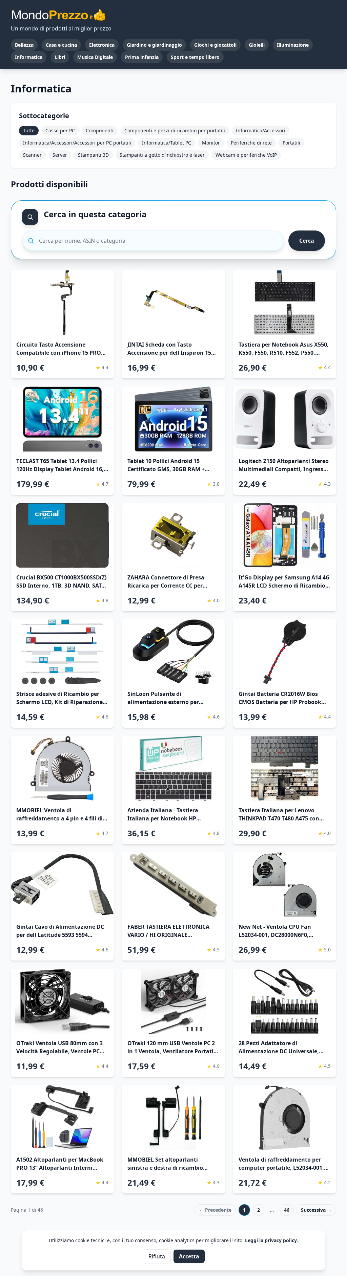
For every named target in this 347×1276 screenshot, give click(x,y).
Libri (60, 57)
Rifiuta (156, 1256)
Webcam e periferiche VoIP (246, 155)
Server (60, 155)
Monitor (211, 142)
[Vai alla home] (58, 15)
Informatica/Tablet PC (166, 142)
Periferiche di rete (251, 142)
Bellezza (24, 45)
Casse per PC (60, 130)
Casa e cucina (61, 45)
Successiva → (316, 1210)
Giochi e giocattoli (215, 45)
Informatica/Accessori (260, 130)
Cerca (306, 240)
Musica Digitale (95, 57)
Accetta (189, 1256)
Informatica (28, 57)
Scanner (32, 155)
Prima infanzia (142, 57)
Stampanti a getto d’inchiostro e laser (162, 155)
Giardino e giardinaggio (154, 45)
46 (286, 1210)
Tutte (29, 130)
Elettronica (102, 45)
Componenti (100, 130)
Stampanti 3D (93, 155)
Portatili (291, 142)
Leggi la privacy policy (271, 1240)
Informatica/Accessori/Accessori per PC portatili (77, 142)
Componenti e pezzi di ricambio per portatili (174, 130)
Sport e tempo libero (195, 57)
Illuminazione (293, 45)
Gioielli (257, 45)
